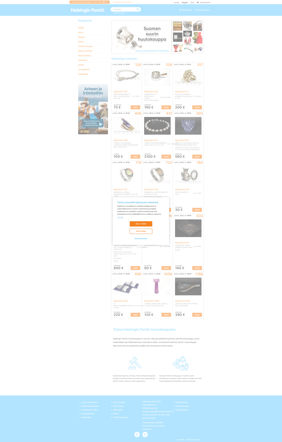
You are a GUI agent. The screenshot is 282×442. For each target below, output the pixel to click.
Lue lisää (120, 217)
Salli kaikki (141, 224)
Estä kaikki (141, 231)
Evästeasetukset (141, 238)
